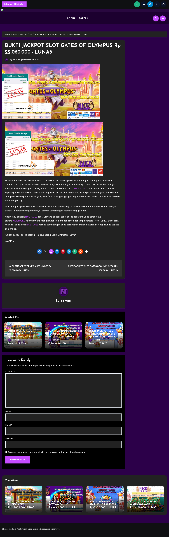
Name (9, 411)
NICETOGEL (80, 188)
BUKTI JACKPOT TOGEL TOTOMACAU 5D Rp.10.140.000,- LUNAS (62, 334)
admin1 (16, 60)
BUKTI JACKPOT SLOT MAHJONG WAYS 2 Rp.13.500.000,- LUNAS (143, 505)
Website (9, 438)
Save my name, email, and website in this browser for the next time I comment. (47, 452)
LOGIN (71, 18)
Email (8, 425)
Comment (11, 371)
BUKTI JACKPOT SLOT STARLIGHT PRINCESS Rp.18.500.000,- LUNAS (102, 334)
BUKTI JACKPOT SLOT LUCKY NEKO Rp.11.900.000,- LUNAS (21, 334)
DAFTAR (83, 18)
